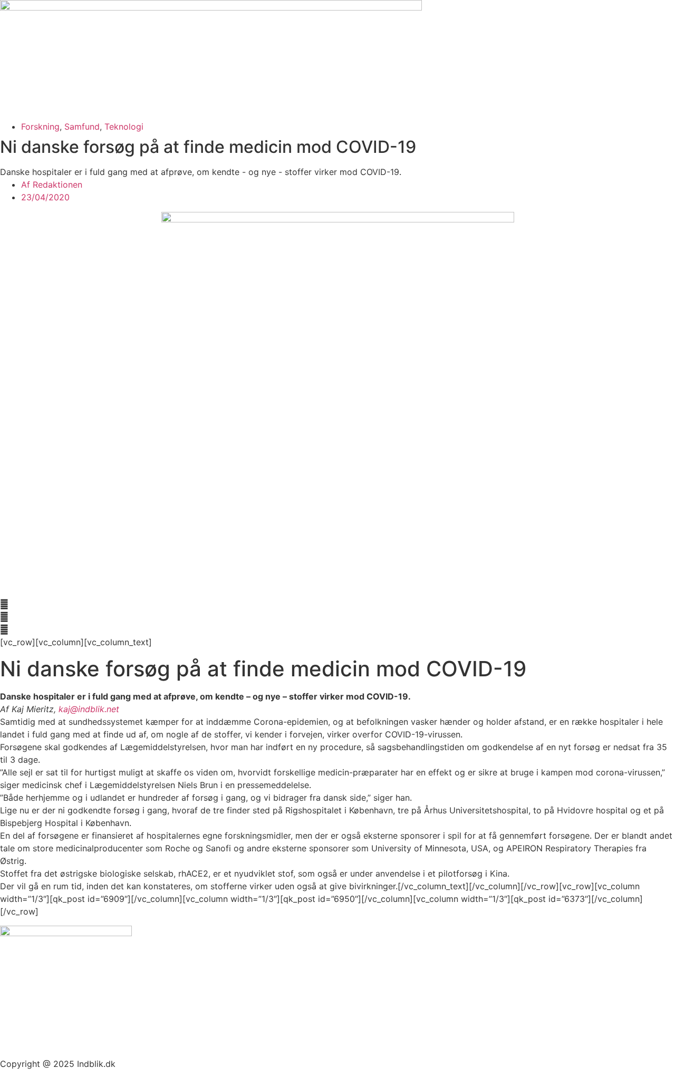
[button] (337, 604)
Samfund (82, 126)
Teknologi (123, 126)
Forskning (40, 126)
